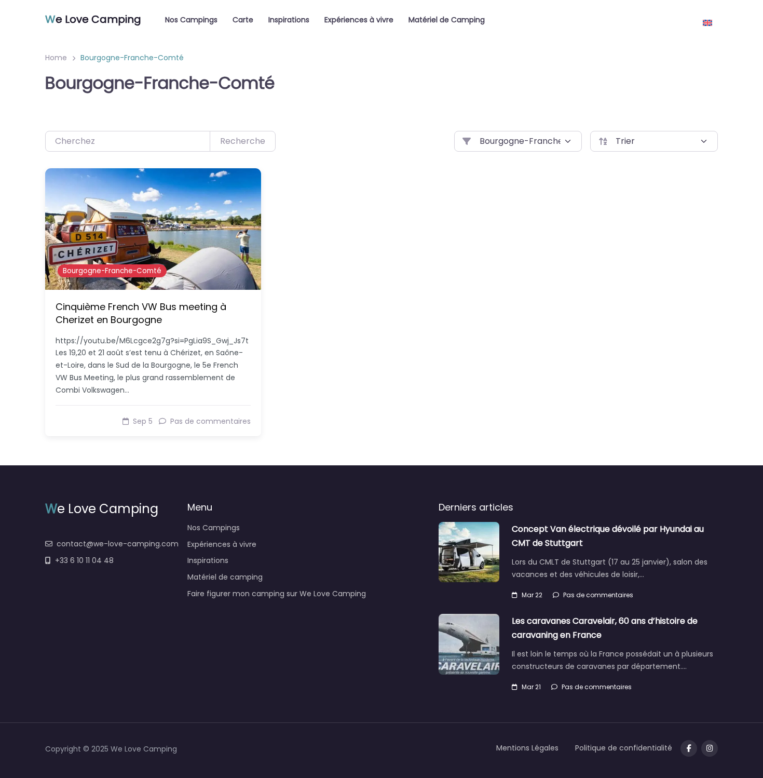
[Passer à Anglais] (707, 19)
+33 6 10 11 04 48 (84, 560)
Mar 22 (532, 595)
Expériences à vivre (358, 20)
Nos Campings (191, 20)
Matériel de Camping (446, 20)
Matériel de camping (225, 577)
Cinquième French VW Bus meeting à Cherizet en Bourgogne (141, 313)
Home (56, 57)
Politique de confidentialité (623, 748)
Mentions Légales (527, 748)
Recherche (242, 141)
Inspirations (288, 20)
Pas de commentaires (598, 595)
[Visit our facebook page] (688, 748)
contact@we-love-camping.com (118, 544)
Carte (243, 20)
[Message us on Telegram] (709, 748)
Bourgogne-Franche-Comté (112, 271)
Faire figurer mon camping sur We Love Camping (276, 593)
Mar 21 (531, 686)
